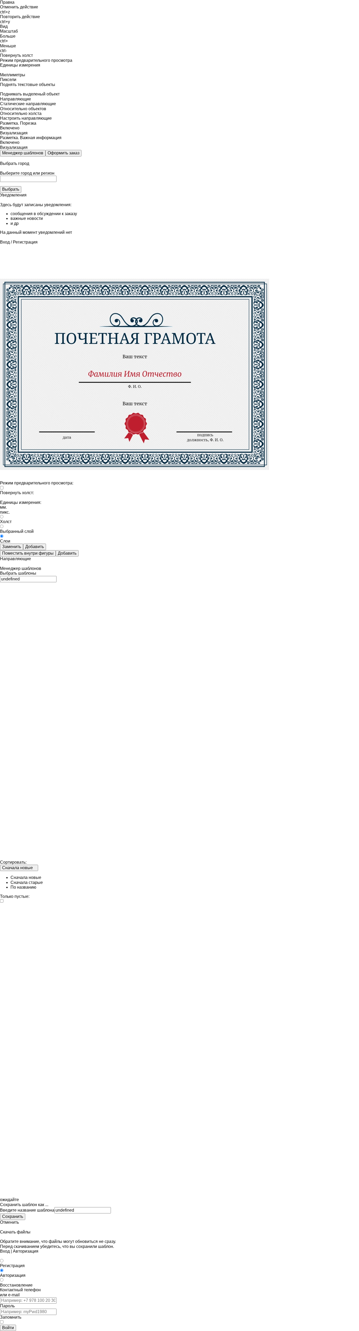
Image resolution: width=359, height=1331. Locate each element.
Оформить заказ (63, 153)
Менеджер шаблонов (22, 153)
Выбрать (10, 189)
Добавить (34, 546)
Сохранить (12, 1216)
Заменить (11, 546)
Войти (8, 1327)
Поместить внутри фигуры (28, 553)
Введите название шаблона (27, 1210)
